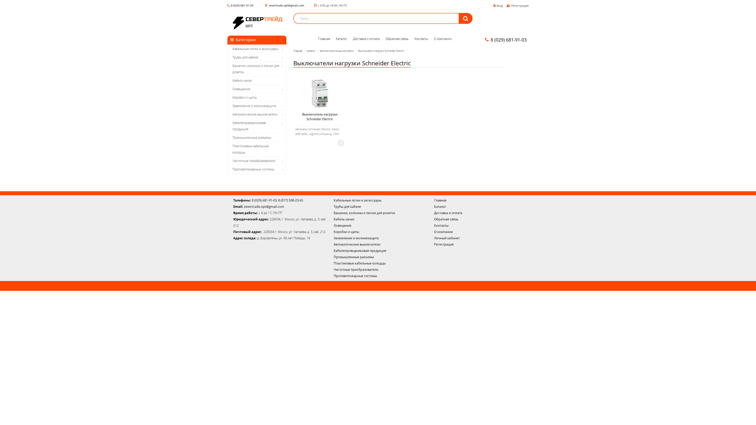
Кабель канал (242, 80)
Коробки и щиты (245, 97)
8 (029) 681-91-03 (264, 200)
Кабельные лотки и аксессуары (255, 49)
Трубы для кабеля (245, 57)
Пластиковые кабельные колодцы (251, 149)
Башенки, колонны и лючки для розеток (256, 69)
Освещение (241, 89)
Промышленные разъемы (252, 137)
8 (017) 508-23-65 (290, 200)
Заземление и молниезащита (254, 106)
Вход (500, 5)
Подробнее (340, 143)
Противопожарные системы (253, 169)
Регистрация (520, 5)
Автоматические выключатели (255, 114)
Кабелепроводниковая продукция (249, 126)
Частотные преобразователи (254, 161)
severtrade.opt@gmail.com (286, 5)
